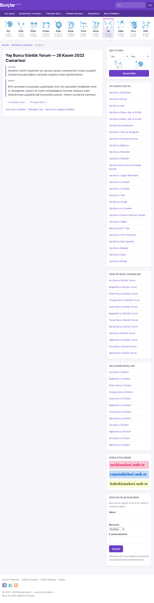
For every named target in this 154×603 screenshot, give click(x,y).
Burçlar (11, 5)
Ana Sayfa (10, 13)
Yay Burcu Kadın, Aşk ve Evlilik (125, 119)
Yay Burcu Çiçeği (118, 201)
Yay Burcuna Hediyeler (121, 125)
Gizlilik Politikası (48, 579)
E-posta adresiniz (118, 534)
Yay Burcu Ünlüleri (119, 424)
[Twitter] (10, 585)
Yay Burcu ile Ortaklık (120, 208)
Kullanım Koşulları (30, 579)
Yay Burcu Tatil (117, 195)
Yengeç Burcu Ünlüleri (121, 392)
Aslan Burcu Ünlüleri (120, 398)
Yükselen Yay (35, 109)
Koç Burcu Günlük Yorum (122, 280)
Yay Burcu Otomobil (119, 151)
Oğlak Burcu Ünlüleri (120, 431)
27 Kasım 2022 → (38, 102)
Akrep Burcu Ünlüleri (120, 418)
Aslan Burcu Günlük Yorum (123, 306)
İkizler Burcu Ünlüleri (120, 385)
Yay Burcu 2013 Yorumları (122, 234)
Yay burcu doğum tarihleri (60, 109)
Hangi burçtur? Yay (119, 228)
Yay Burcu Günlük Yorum (122, 333)
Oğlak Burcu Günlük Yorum (123, 339)
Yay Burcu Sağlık (118, 221)
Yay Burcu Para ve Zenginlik (124, 132)
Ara (150, 5)
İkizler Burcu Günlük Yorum (123, 293)
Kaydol (116, 548)
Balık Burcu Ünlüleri (119, 444)
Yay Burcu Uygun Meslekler (123, 175)
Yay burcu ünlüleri (16, 109)
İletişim (62, 579)
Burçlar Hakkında (10, 579)
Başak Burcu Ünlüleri (120, 405)
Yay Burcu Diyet (117, 254)
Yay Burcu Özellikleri (120, 92)
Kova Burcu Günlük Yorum (123, 346)
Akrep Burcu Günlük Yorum (123, 326)
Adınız (112, 512)
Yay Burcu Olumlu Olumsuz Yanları (127, 215)
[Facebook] (4, 585)
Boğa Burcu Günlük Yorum (123, 287)
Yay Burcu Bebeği (118, 248)
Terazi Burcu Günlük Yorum (123, 320)
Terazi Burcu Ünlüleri (120, 411)
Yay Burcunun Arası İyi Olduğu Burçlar (125, 167)
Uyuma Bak (129, 73)
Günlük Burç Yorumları (30, 13)
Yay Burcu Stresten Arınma (123, 138)
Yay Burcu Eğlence (119, 145)
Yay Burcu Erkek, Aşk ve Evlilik (125, 112)
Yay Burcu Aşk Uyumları (121, 241)
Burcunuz (114, 524)
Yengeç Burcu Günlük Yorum (124, 300)
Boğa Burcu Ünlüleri (119, 378)
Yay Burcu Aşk (116, 105)
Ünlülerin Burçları (74, 13)
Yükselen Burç (53, 13)
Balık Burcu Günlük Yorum (123, 353)
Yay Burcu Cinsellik (119, 188)
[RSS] (16, 585)
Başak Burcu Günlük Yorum (123, 313)
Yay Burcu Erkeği (118, 261)
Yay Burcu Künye (118, 99)
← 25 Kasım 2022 (16, 102)
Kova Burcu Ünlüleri (119, 438)
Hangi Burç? (94, 13)
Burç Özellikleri (111, 13)
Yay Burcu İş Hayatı (119, 182)
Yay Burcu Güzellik (119, 158)
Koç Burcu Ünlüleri (119, 372)
